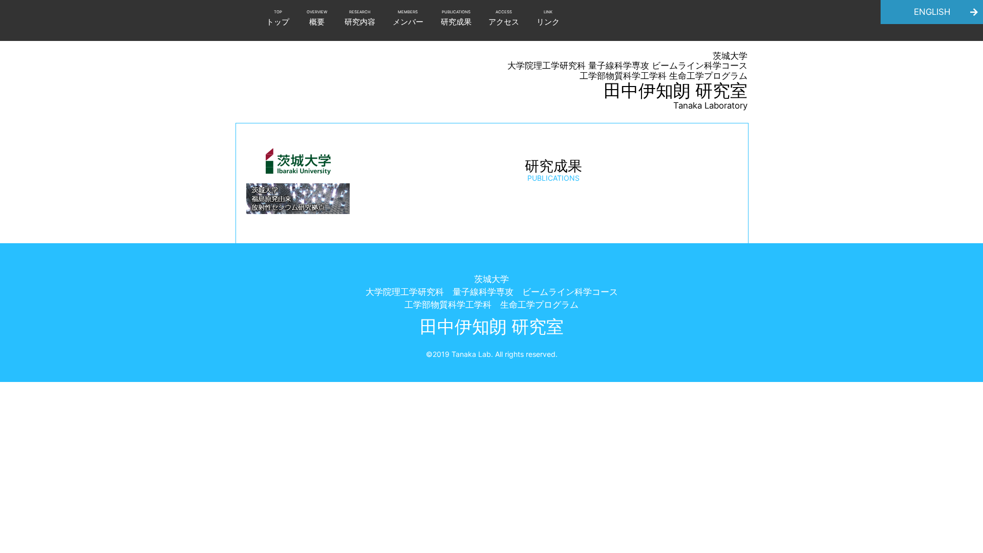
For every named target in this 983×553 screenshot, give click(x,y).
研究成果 (456, 18)
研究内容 (360, 18)
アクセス (503, 18)
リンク (548, 18)
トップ (277, 18)
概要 (317, 18)
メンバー (408, 18)
